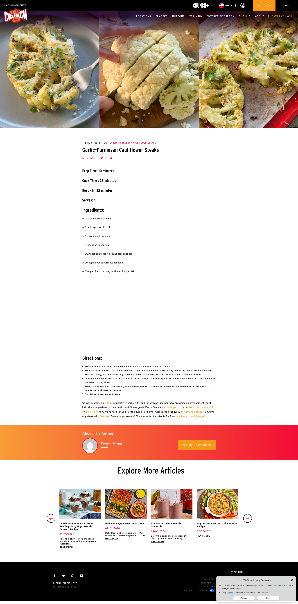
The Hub (245, 16)
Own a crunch (282, 16)
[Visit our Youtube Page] (81, 576)
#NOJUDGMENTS (15, 5)
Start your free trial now (190, 416)
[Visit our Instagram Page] (72, 576)
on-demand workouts (193, 411)
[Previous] (51, 518)
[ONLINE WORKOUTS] (201, 5)
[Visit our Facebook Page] (54, 576)
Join (287, 5)
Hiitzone (178, 16)
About (259, 16)
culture (108, 402)
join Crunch (91, 411)
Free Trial (264, 5)
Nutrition (101, 143)
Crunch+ (104, 416)
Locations (143, 16)
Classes (162, 16)
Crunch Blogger (112, 443)
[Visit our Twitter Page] (63, 576)
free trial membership (201, 407)
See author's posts (197, 445)
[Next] (247, 518)
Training (195, 16)
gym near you (169, 407)
